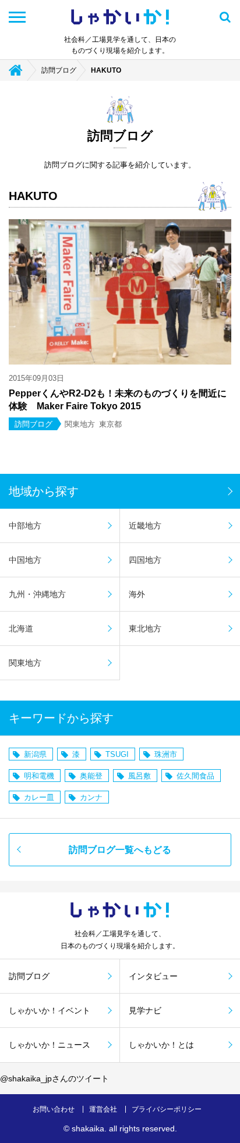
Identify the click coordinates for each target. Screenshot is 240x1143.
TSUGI (117, 754)
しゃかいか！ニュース (49, 1044)
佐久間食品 (195, 775)
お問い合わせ (54, 1109)
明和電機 (39, 775)
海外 (137, 594)
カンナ (91, 797)
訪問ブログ (58, 70)
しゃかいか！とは (161, 1044)
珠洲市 (165, 754)
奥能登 (91, 775)
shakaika (88, 1128)
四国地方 (145, 560)
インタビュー (153, 976)
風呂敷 (139, 775)
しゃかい (120, 17)
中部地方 (25, 525)
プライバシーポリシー (167, 1109)
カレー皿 (39, 797)
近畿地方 (145, 525)
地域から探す (44, 491)
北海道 (21, 628)
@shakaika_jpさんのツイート (54, 1078)
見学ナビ (145, 1010)
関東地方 (25, 662)
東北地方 (145, 628)
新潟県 (35, 754)
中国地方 (25, 560)
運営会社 (103, 1109)
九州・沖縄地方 (37, 594)
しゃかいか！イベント (49, 1010)
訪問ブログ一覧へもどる (120, 850)
